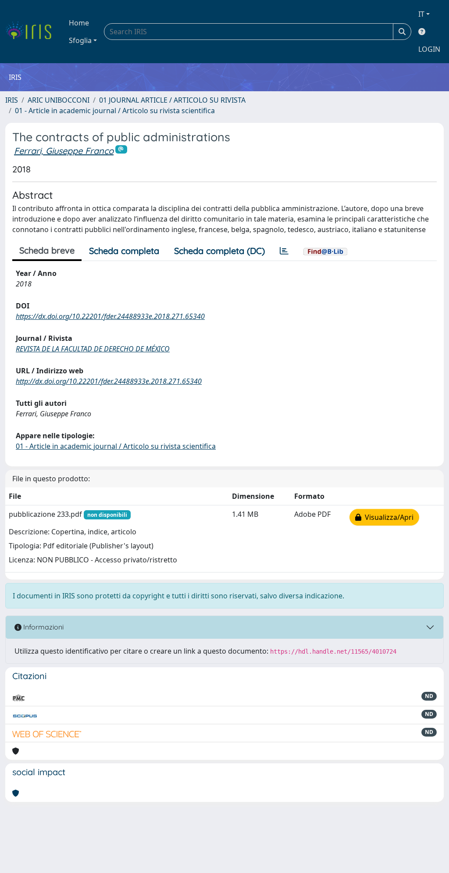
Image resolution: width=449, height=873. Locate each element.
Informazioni (42, 627)
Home (79, 23)
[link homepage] (31, 31)
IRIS (11, 100)
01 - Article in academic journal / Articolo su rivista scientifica (115, 110)
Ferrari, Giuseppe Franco (64, 150)
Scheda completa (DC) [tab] (219, 250)
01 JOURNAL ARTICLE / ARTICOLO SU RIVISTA (172, 100)
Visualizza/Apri (387, 517)
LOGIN (429, 49)
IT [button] (421, 14)
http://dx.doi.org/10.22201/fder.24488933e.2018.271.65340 (109, 381)
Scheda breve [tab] (47, 250)
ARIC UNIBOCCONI (58, 100)
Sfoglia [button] (80, 40)
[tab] (284, 251)
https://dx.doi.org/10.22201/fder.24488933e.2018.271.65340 (110, 316)
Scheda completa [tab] (124, 250)
